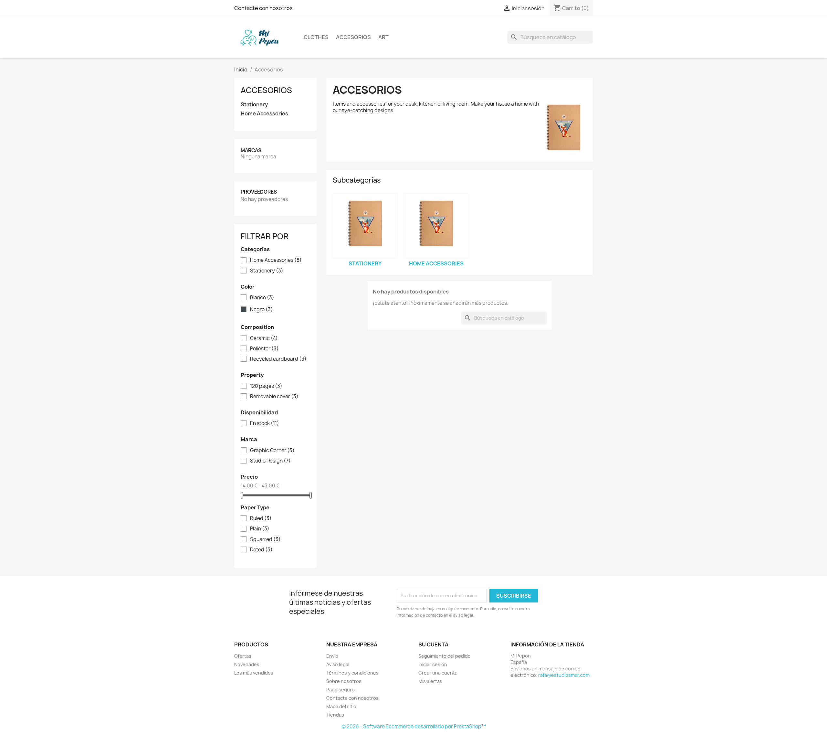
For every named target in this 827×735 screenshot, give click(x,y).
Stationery (254, 104)
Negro (261, 309)
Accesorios (353, 37)
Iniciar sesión (432, 664)
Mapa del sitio (341, 706)
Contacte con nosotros (263, 8)
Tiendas (335, 715)
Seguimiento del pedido (444, 656)
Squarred (265, 539)
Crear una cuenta (437, 673)
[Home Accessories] (436, 226)
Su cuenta (433, 644)
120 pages (266, 386)
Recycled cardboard (278, 359)
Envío (332, 656)
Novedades (246, 664)
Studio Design (270, 461)
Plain (259, 529)
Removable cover (274, 396)
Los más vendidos (253, 673)
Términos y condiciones (352, 673)
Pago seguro (340, 690)
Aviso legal (337, 664)
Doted (261, 550)
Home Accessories (264, 113)
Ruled (261, 518)
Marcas (251, 150)
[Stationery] (365, 226)
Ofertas (242, 656)
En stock (264, 423)
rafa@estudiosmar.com (564, 675)
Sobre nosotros (343, 681)
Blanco (262, 297)
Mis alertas (430, 681)
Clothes (316, 37)
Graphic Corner (272, 450)
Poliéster (264, 349)
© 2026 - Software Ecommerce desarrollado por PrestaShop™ (413, 726)
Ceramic (264, 338)
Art (383, 37)
